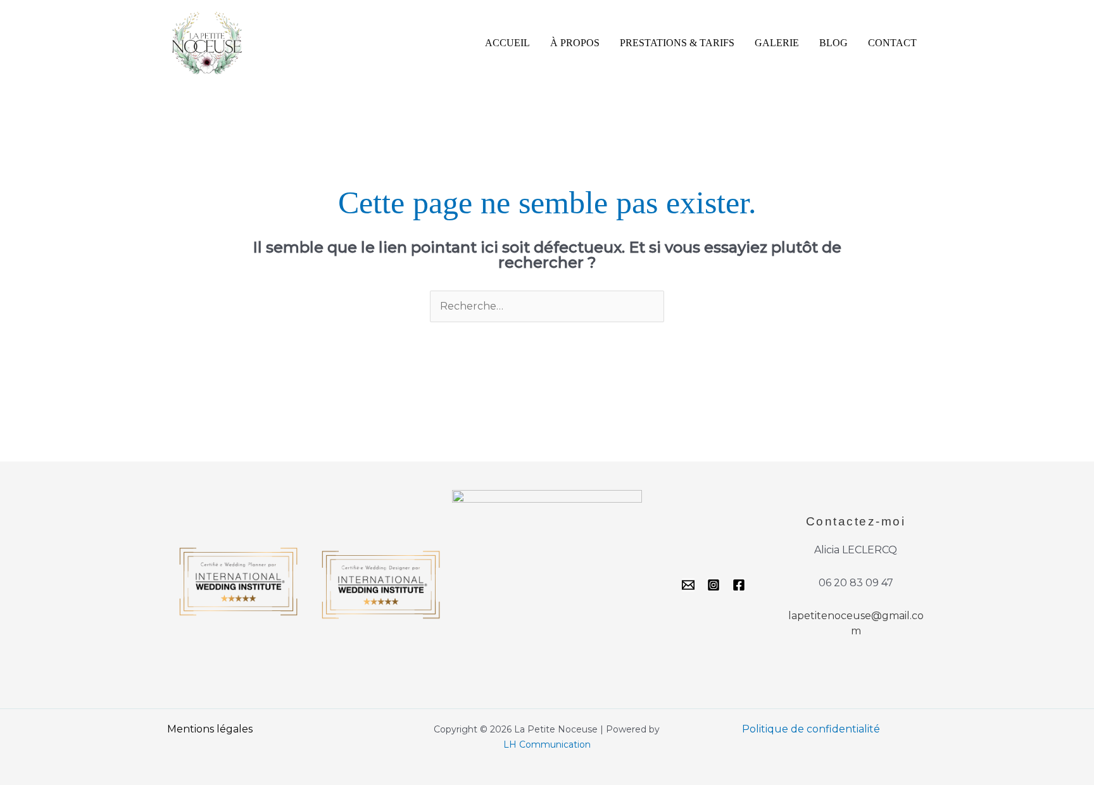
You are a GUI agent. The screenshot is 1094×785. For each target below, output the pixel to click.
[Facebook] (738, 585)
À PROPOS (575, 42)
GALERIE (777, 42)
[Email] (688, 585)
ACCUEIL (507, 42)
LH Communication (547, 744)
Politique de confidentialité (811, 729)
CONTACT (892, 42)
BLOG (833, 42)
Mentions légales (210, 729)
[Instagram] (713, 585)
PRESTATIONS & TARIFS (677, 42)
